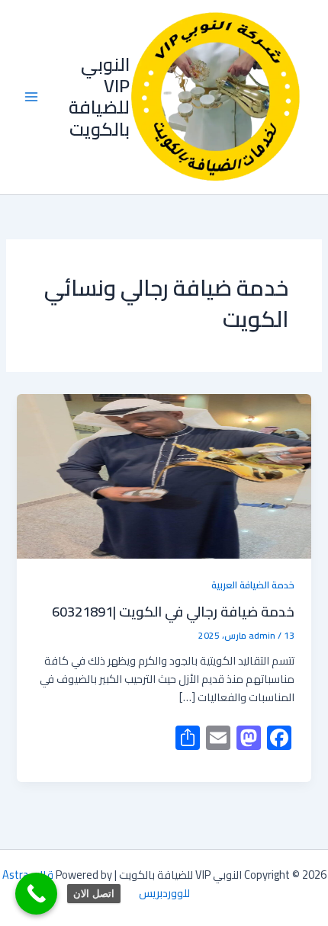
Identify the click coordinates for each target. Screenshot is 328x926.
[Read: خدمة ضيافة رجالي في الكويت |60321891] (163, 476)
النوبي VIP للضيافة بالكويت (99, 96)
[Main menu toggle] (31, 98)
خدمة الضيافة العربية (252, 584)
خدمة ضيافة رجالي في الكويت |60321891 (173, 611)
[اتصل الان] (36, 894)
